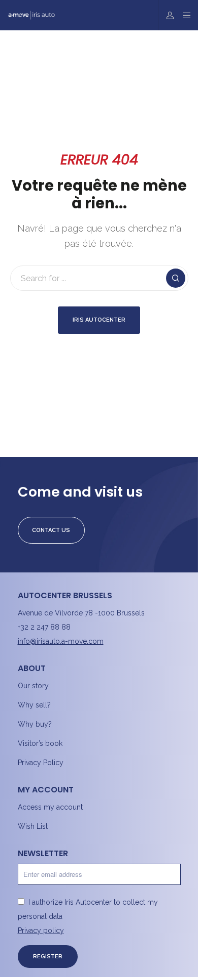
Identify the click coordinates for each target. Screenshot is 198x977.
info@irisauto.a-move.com (61, 641)
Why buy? (35, 724)
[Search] (175, 278)
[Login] (167, 15)
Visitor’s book (40, 743)
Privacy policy (41, 930)
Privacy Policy (40, 763)
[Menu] (183, 15)
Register (47, 956)
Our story (33, 686)
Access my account (50, 807)
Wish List (33, 826)
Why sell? (34, 705)
